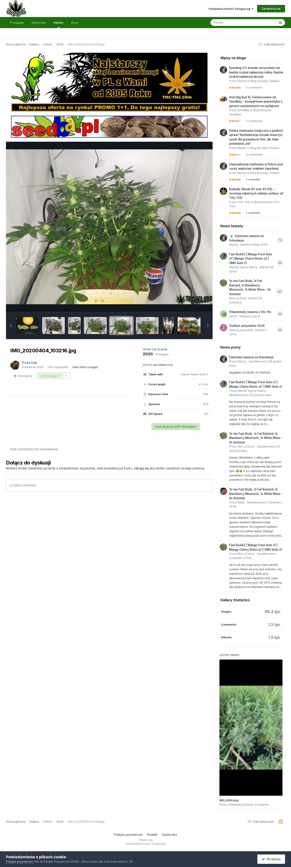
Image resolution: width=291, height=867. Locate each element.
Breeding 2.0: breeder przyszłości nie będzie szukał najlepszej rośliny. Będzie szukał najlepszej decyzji (256, 72)
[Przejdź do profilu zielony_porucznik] (223, 327)
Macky (242, 81)
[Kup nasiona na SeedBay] (109, 126)
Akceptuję (273, 859)
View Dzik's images (85, 367)
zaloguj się (141, 468)
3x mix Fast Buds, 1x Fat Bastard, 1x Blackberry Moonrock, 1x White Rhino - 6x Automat (255, 438)
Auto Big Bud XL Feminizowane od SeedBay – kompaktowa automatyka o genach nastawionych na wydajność (255, 102)
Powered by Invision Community (145, 843)
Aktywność (38, 22)
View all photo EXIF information (175, 426)
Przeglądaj (17, 22)
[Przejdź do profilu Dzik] (15, 365)
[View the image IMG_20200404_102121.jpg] (168, 325)
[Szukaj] (280, 22)
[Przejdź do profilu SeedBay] (223, 99)
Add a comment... (25, 485)
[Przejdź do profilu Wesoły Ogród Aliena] (223, 256)
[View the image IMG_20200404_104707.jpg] (27, 325)
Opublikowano (250, 395)
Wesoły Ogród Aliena (243, 267)
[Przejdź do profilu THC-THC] (223, 191)
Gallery (58, 22)
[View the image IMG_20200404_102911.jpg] (147, 325)
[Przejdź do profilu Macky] (223, 69)
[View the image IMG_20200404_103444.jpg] (74, 325)
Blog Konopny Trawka (264, 81)
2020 (148, 354)
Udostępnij (24, 375)
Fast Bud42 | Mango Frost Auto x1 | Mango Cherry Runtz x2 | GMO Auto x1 (250, 259)
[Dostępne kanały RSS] (280, 822)
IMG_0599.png (228, 800)
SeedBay (243, 110)
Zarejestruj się (271, 8)
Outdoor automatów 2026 (247, 325)
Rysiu (241, 502)
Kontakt (152, 834)
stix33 (233, 316)
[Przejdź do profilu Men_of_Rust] (223, 282)
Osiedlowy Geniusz (240, 804)
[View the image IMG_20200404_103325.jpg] (95, 325)
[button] (10, 325)
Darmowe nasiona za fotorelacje (251, 357)
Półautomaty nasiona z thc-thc (250, 312)
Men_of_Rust (237, 298)
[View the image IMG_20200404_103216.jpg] (121, 325)
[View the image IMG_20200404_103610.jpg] (53, 325)
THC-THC (244, 202)
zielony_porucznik (241, 330)
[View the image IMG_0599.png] (250, 728)
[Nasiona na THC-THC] (109, 82)
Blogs (74, 22)
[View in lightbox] (109, 226)
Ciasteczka (169, 834)
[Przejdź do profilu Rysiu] (223, 491)
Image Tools (194, 304)
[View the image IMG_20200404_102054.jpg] (189, 325)
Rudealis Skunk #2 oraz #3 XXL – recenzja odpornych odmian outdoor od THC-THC (256, 193)
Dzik (34, 362)
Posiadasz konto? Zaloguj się (230, 8)
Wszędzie (263, 22)
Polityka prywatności (128, 834)
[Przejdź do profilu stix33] (223, 313)
